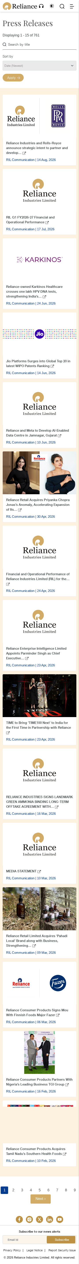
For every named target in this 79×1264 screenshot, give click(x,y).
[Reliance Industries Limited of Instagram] (29, 1219)
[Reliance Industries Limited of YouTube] (59, 1219)
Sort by (8, 56)
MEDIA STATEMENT (21, 871)
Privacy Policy (12, 1250)
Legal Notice (35, 1250)
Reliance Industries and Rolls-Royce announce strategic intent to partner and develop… (37, 148)
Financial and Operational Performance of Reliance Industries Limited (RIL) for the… (38, 576)
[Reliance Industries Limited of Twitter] (39, 1219)
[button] (41, 6)
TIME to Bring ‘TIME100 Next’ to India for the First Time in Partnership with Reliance (38, 725)
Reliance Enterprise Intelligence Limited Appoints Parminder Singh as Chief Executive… (36, 653)
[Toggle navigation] (72, 6)
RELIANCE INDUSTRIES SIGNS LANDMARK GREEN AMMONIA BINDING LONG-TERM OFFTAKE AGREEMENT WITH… (39, 801)
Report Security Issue (62, 1250)
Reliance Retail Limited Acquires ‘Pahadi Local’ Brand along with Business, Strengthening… (36, 940)
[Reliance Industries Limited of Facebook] (19, 1219)
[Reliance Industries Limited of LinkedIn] (49, 1219)
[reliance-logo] (20, 6)
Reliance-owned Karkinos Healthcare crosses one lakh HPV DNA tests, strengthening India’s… (34, 291)
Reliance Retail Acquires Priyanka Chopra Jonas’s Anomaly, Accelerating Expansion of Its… (38, 504)
